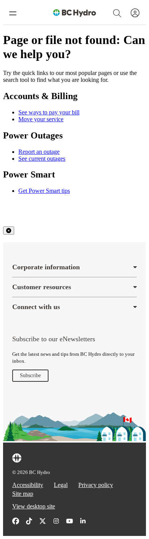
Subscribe (30, 375)
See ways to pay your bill (48, 112)
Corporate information (46, 267)
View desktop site (33, 506)
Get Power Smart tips (44, 190)
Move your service (40, 119)
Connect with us (36, 307)
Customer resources (41, 287)
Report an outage (39, 151)
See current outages (41, 158)
